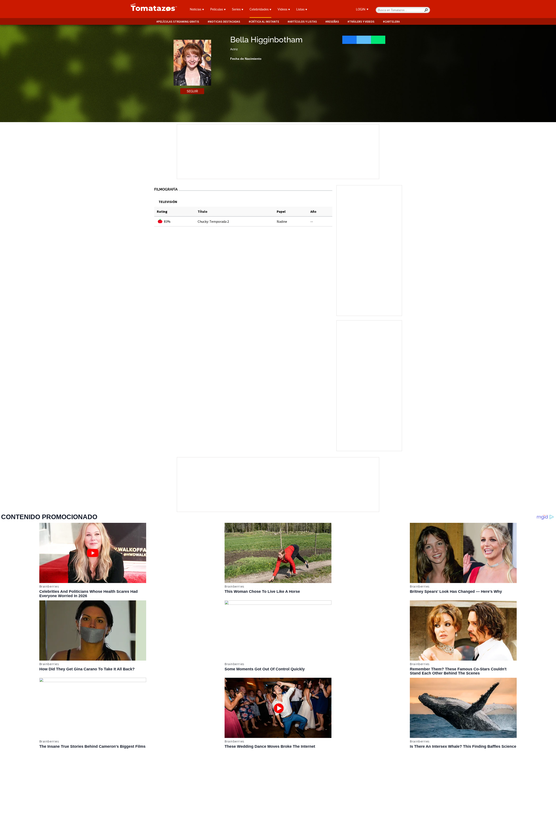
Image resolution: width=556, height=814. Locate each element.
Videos (283, 9)
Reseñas (333, 21)
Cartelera (392, 21)
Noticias (196, 9)
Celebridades (260, 9)
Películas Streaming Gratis (178, 21)
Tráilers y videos (361, 21)
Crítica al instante (264, 21)
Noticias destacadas (224, 21)
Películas (217, 9)
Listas (300, 9)
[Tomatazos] (152, 9)
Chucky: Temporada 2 (213, 221)
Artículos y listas (303, 21)
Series (237, 9)
